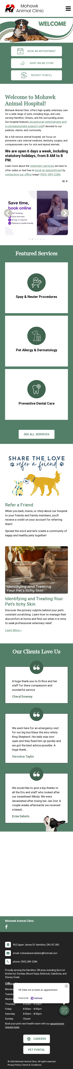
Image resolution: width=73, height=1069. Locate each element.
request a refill (41, 75)
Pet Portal (36, 1049)
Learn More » (13, 630)
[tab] (30, 239)
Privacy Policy (14, 1065)
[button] (64, 1010)
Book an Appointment (42, 51)
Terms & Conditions (31, 1065)
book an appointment (48, 170)
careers (39, 1038)
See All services (36, 434)
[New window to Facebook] (7, 927)
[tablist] (37, 239)
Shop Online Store (42, 63)
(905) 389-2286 (50, 174)
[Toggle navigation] (68, 9)
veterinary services (42, 165)
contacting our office (18, 174)
